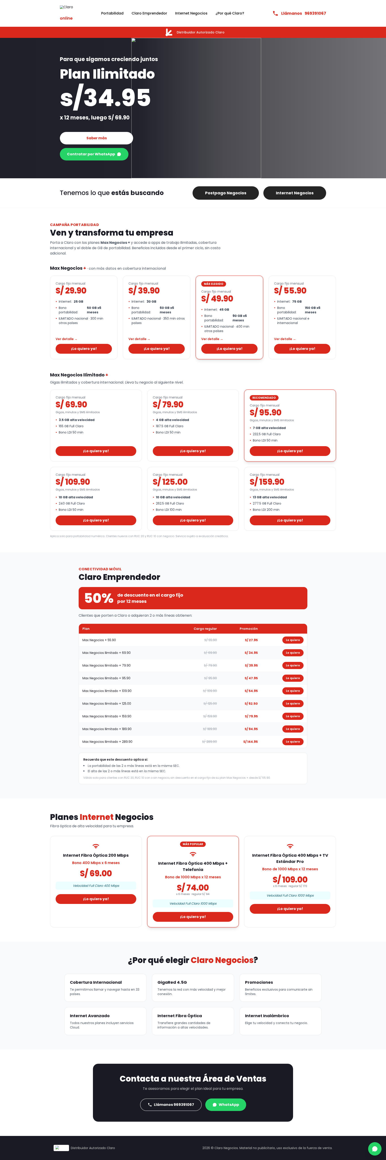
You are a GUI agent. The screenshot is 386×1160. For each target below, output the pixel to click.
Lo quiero (293, 640)
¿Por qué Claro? (230, 13)
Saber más (96, 138)
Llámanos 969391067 (174, 1104)
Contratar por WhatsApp (91, 154)
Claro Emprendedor (149, 13)
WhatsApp (229, 1104)
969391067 (303, 13)
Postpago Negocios (225, 193)
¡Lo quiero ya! (84, 348)
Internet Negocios (191, 13)
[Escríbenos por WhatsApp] (375, 1149)
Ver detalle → (67, 339)
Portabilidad (112, 13)
